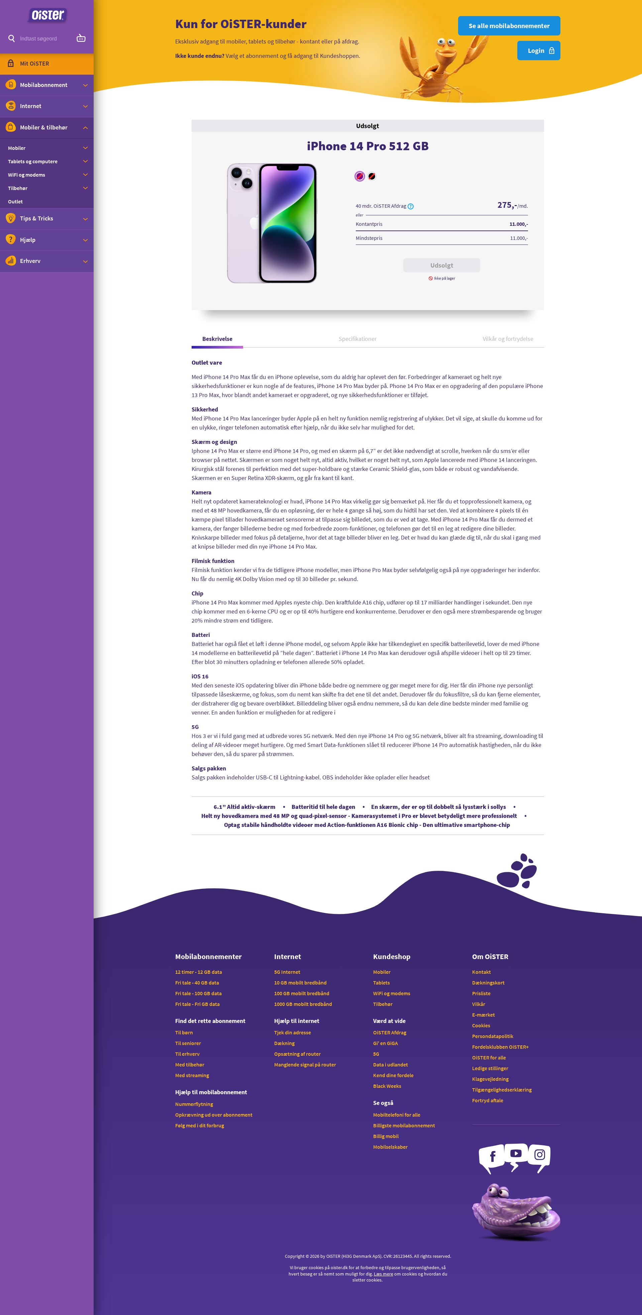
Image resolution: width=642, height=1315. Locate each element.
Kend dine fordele (393, 1075)
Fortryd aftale (487, 1100)
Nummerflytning (194, 1104)
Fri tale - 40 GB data (197, 982)
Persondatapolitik (492, 1036)
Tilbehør (383, 1004)
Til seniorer (188, 1043)
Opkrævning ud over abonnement (213, 1114)
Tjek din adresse (292, 1032)
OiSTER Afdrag (389, 1032)
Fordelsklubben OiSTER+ (500, 1046)
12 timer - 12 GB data (198, 971)
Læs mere (383, 1274)
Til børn (184, 1032)
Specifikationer (358, 339)
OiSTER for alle (489, 1057)
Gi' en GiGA (385, 1043)
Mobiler (382, 971)
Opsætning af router (297, 1053)
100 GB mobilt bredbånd (301, 993)
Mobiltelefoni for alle (396, 1114)
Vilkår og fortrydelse (508, 339)
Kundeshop (392, 956)
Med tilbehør (189, 1064)
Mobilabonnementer (208, 956)
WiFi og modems (391, 993)
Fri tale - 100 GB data (198, 993)
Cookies (481, 1025)
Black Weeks (387, 1086)
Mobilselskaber (390, 1146)
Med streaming (192, 1075)
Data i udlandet (390, 1064)
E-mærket (483, 1014)
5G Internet (287, 971)
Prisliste (481, 993)
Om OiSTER (490, 956)
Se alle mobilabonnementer (509, 25)
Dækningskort (488, 982)
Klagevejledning (490, 1078)
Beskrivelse (217, 339)
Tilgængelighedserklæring (502, 1089)
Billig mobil (386, 1136)
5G (376, 1053)
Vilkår (478, 1004)
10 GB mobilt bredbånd (300, 982)
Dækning (284, 1043)
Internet (287, 956)
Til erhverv (187, 1053)
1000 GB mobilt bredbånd (303, 1004)
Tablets (381, 982)
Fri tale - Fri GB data (197, 1004)
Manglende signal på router (305, 1064)
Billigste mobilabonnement (404, 1125)
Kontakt (481, 971)
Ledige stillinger (490, 1068)
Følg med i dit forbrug (199, 1125)
